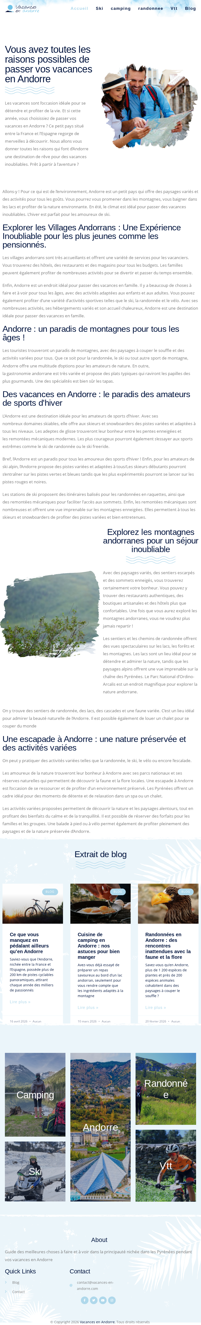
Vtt (174, 8)
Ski (99, 8)
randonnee (150, 8)
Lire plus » (20, 1002)
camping (121, 8)
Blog (190, 8)
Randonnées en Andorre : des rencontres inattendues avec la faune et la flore (168, 946)
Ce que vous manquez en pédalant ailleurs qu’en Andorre (29, 943)
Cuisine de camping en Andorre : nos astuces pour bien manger (99, 946)
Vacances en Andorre (97, 1322)
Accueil (79, 8)
